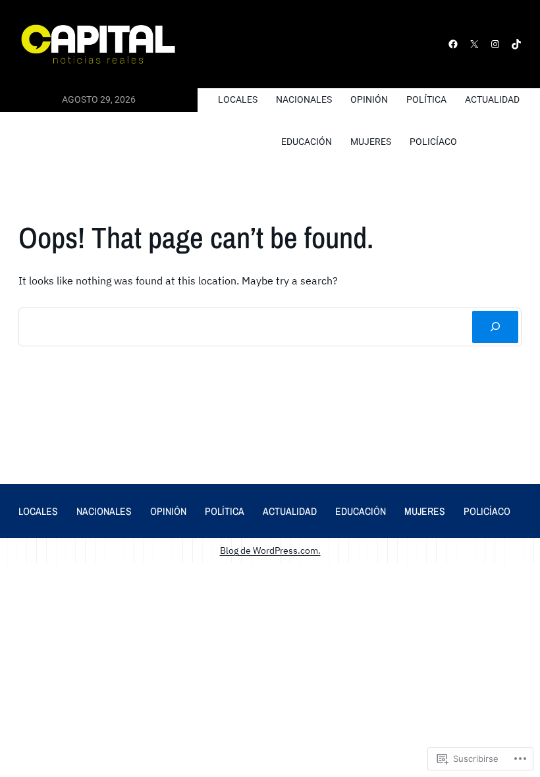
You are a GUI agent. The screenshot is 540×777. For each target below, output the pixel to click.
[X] (474, 44)
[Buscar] (495, 327)
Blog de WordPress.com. (270, 550)
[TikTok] (516, 44)
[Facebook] (453, 44)
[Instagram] (495, 44)
